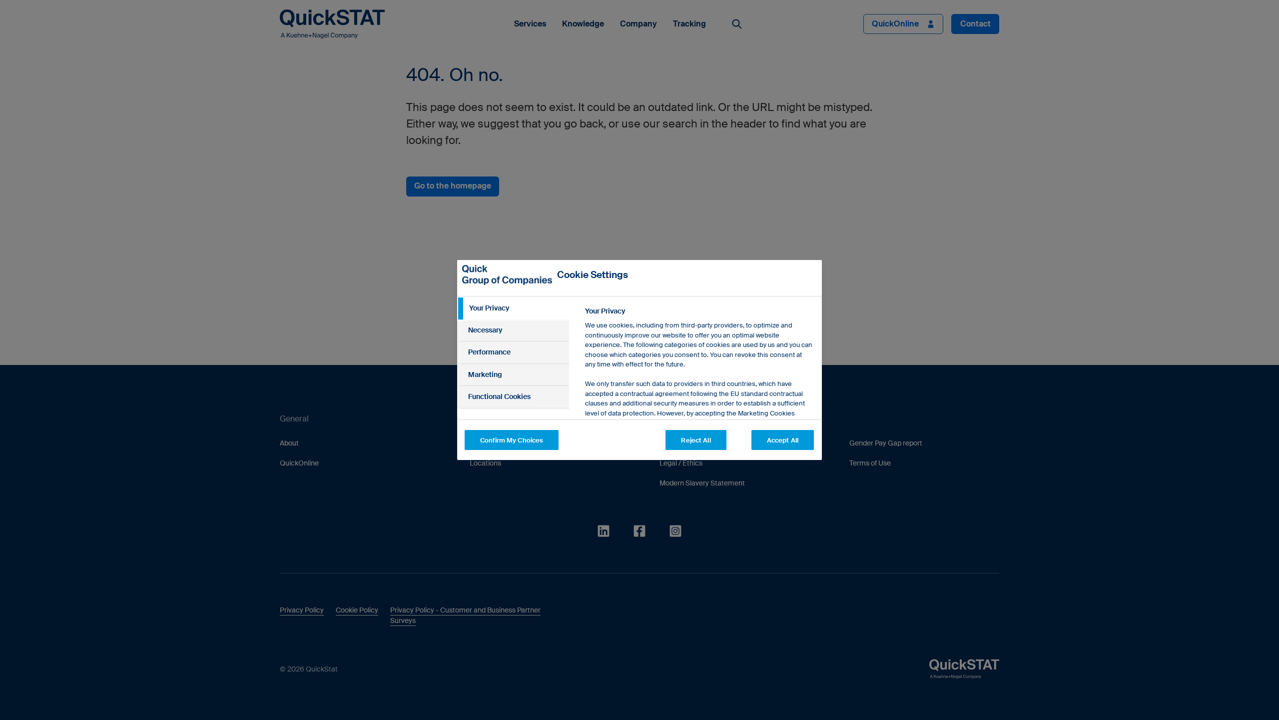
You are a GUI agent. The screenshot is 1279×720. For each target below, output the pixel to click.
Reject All (695, 440)
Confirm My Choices (511, 440)
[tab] (513, 309)
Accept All (782, 440)
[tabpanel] (699, 403)
